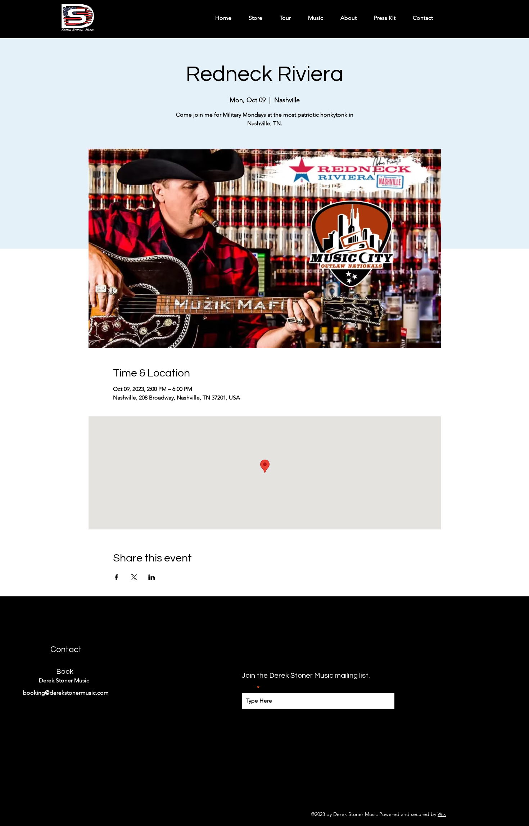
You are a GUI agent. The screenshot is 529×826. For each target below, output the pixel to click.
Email (248, 688)
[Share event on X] (134, 577)
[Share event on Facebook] (116, 577)
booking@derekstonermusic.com (66, 692)
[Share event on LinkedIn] (151, 577)
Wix (442, 814)
